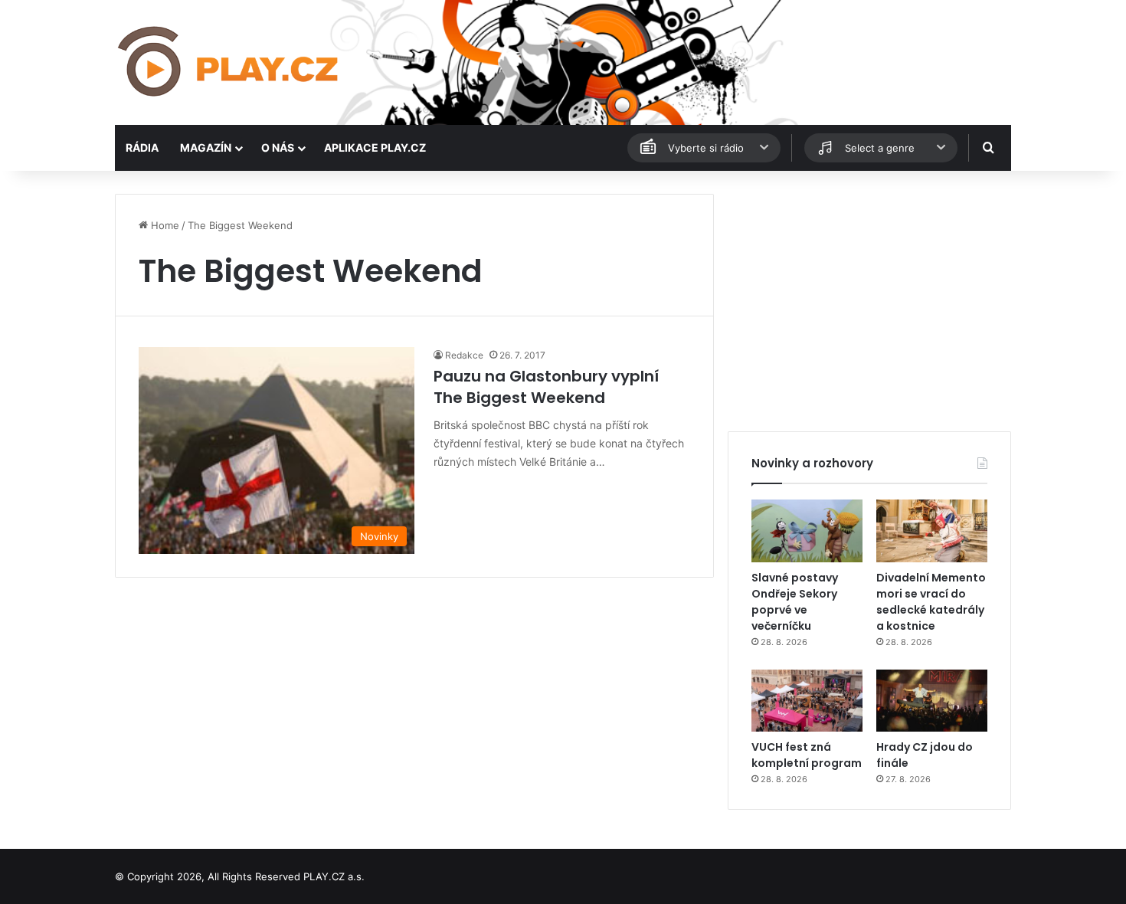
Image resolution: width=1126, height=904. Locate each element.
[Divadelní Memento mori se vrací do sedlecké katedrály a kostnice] (931, 530)
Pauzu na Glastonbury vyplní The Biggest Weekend (546, 386)
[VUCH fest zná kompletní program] (807, 701)
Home (163, 225)
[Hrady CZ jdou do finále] (931, 701)
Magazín (205, 147)
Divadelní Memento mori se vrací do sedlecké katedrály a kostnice (931, 602)
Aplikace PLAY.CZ (375, 147)
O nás (277, 147)
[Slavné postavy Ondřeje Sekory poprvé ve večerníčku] (807, 530)
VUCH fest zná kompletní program (806, 755)
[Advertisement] (869, 301)
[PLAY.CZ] (229, 62)
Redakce (464, 355)
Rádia (142, 147)
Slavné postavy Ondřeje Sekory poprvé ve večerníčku (794, 602)
